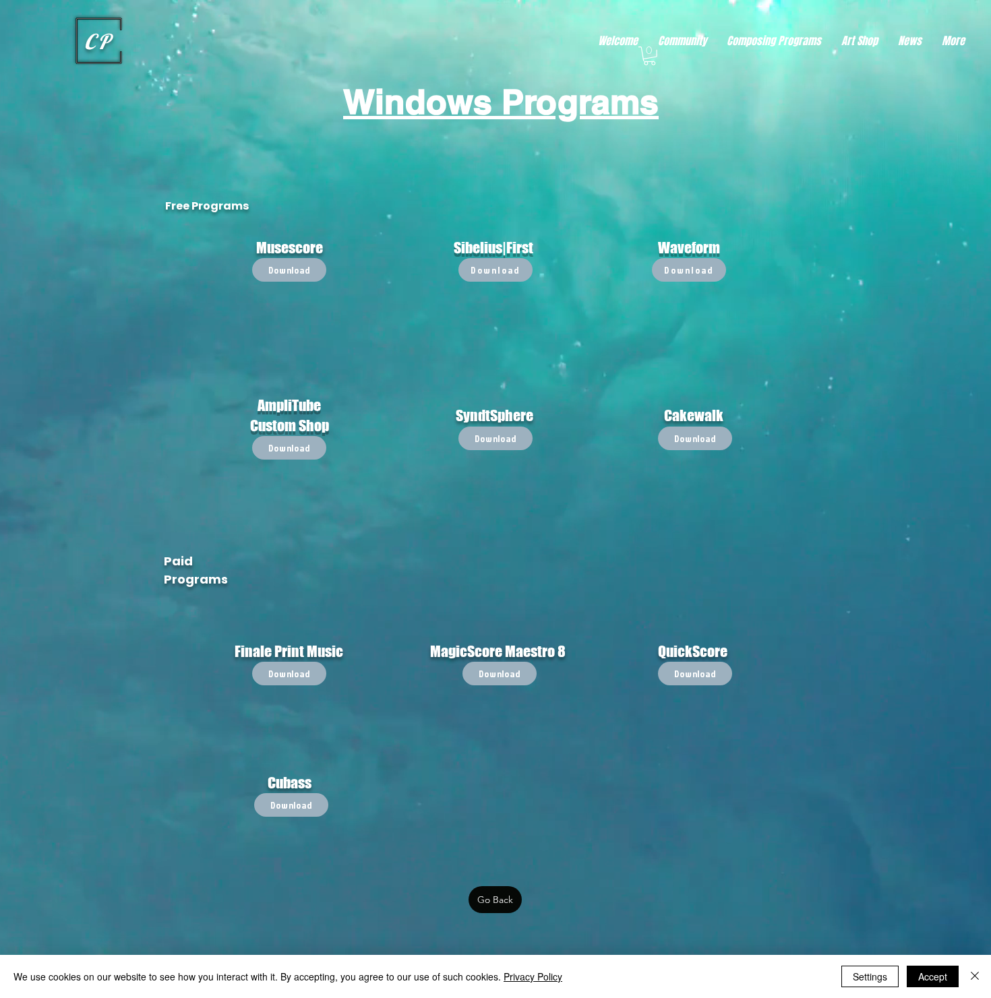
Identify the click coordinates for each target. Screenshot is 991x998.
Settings (870, 976)
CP (98, 41)
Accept (932, 976)
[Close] (975, 976)
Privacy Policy (533, 976)
